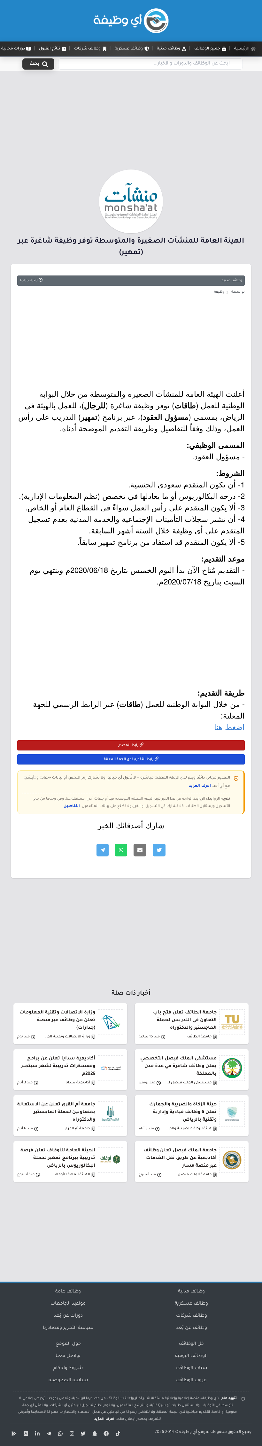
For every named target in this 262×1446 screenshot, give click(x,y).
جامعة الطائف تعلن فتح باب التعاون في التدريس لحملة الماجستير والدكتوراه (185, 1020)
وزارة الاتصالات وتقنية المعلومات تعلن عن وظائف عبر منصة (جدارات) (57, 1020)
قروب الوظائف (191, 1380)
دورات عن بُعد (68, 1316)
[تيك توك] (117, 1435)
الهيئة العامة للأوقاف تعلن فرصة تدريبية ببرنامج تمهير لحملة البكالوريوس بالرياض (57, 1158)
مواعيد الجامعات (68, 1304)
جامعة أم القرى (77, 1129)
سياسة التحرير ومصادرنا (68, 1328)
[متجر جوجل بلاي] (13, 1435)
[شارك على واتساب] (121, 850)
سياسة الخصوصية (68, 1380)
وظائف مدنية (232, 280)
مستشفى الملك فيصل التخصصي (189, 1083)
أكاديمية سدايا (78, 1083)
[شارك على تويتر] (159, 850)
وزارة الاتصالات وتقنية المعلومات (67, 1037)
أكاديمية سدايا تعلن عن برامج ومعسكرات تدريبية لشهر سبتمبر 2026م (58, 1066)
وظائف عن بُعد (191, 1328)
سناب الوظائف (191, 1368)
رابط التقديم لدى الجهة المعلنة (129, 759)
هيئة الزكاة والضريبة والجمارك (189, 1129)
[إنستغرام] (71, 1435)
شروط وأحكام (68, 1368)
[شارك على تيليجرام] (102, 850)
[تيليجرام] (48, 1435)
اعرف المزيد (200, 786)
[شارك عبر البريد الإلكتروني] (140, 850)
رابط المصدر (129, 745)
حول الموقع (68, 1344)
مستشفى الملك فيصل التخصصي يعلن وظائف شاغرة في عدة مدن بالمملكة (178, 1066)
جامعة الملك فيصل (195, 1175)
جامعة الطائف (199, 1037)
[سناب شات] (94, 1435)
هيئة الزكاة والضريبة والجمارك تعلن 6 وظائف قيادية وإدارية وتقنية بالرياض (183, 1112)
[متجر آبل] (25, 1435)
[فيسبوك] (105, 1435)
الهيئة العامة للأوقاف (71, 1175)
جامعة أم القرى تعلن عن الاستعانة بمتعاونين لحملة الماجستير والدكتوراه (56, 1112)
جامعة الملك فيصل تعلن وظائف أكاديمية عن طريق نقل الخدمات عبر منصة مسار (180, 1158)
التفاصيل (72, 806)
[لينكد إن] (36, 1435)
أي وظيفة (188, 1432)
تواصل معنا (68, 1356)
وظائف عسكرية (191, 1304)
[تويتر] (82, 1435)
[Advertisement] (131, 122)
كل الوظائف (191, 1344)
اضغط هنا (229, 726)
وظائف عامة (68, 1291)
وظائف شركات (191, 1316)
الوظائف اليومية (191, 1356)
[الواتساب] (59, 1435)
